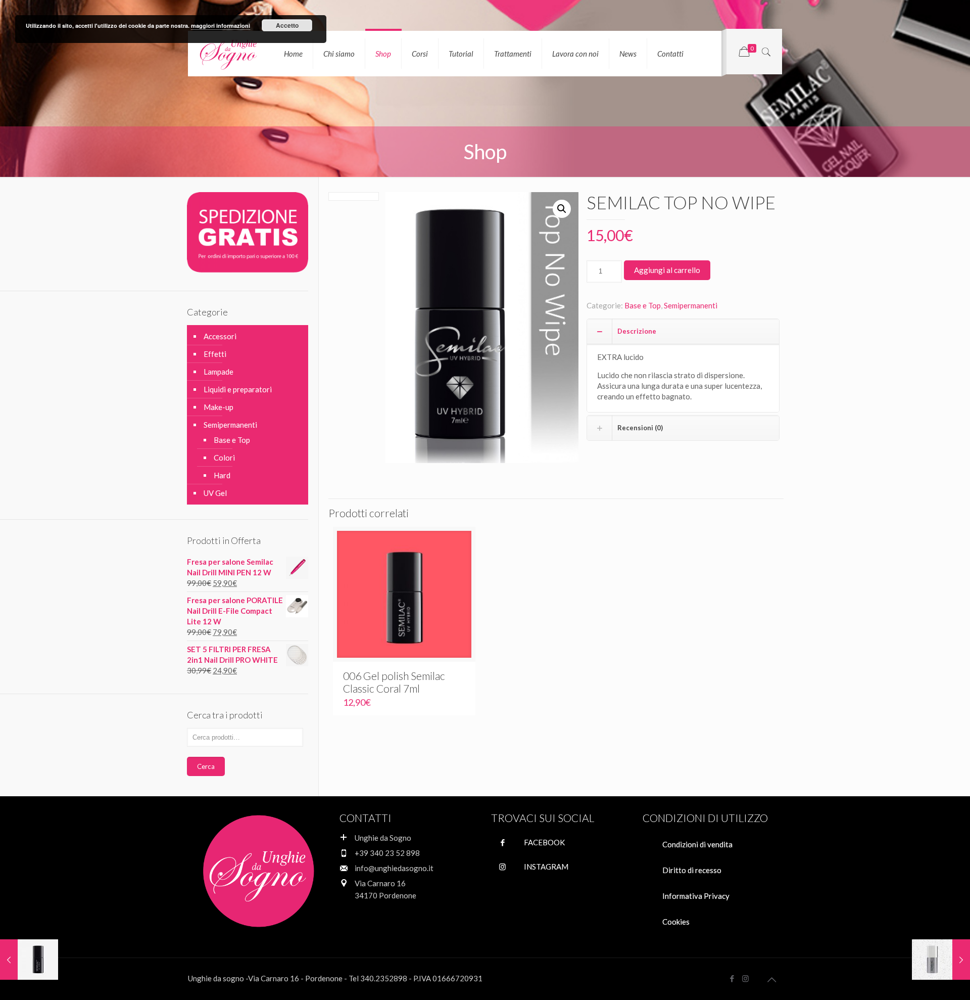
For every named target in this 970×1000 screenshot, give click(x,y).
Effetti (215, 353)
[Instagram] (745, 978)
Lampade (218, 371)
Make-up (218, 407)
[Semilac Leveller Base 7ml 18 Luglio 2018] (29, 959)
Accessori (220, 336)
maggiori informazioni (220, 25)
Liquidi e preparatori (238, 389)
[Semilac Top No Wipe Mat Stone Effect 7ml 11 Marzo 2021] (941, 959)
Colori (224, 457)
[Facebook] (731, 978)
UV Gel (215, 492)
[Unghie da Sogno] (228, 53)
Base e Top (642, 305)
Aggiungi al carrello (667, 270)
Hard (222, 475)
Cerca (206, 766)
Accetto (287, 25)
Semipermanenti (690, 305)
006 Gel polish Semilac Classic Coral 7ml (394, 682)
